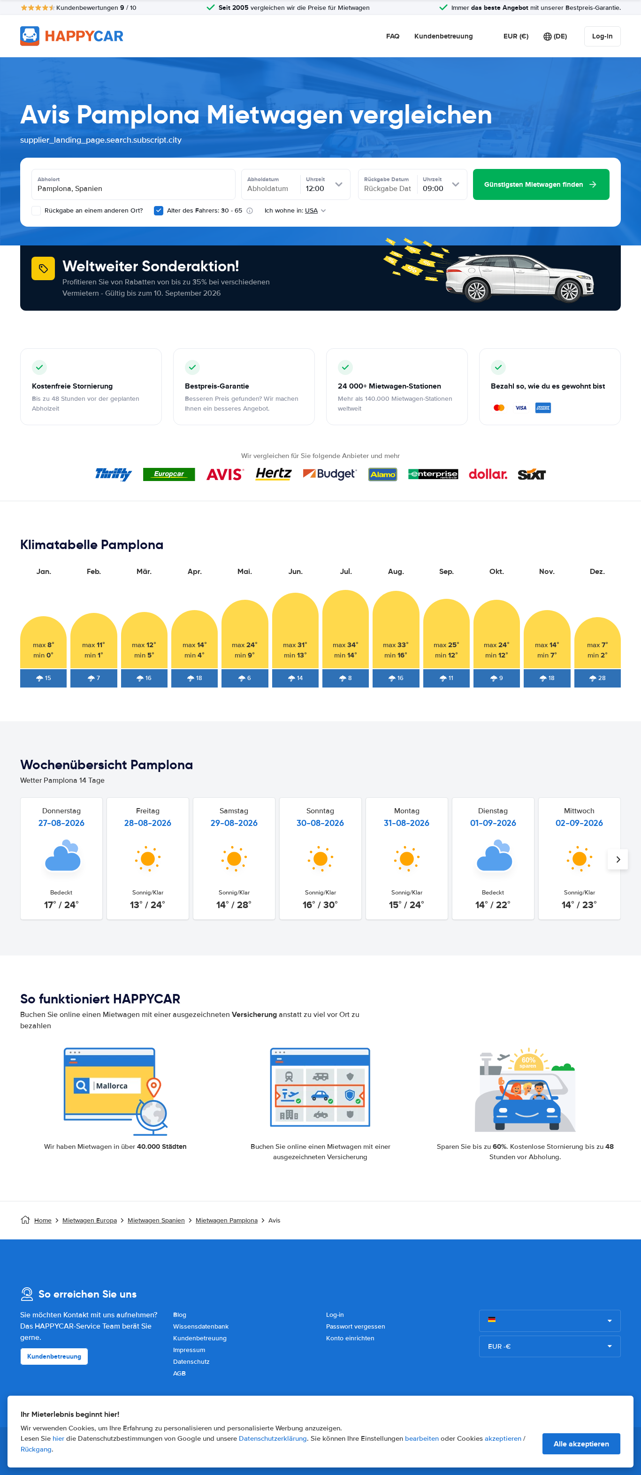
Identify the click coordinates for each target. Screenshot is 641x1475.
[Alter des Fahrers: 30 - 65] (158, 210)
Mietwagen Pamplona (227, 1220)
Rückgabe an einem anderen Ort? (93, 210)
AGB (179, 1373)
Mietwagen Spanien (156, 1220)
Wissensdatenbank (201, 1326)
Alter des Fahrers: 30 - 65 (204, 210)
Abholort (49, 179)
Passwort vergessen (355, 1326)
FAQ (392, 36)
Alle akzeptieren (581, 1443)
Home (43, 1220)
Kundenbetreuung (443, 36)
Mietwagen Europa (89, 1220)
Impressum (189, 1350)
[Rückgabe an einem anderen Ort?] (36, 210)
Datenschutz (191, 1362)
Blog (179, 1315)
